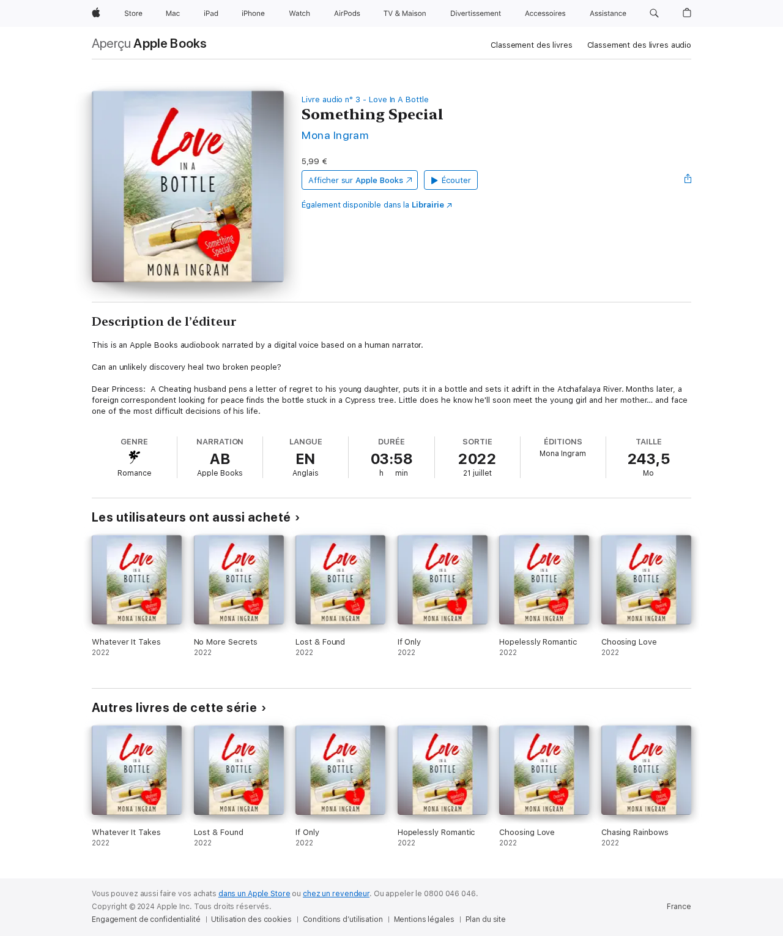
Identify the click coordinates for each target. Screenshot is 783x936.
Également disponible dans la (373, 204)
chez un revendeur (336, 893)
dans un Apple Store (254, 893)
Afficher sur (355, 180)
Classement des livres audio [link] (639, 45)
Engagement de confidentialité (146, 919)
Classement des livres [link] (531, 45)
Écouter (456, 180)
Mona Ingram (335, 135)
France (679, 906)
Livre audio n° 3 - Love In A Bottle (365, 99)
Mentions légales (424, 919)
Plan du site (486, 919)
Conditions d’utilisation (343, 919)
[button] (654, 13)
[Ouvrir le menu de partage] (688, 180)
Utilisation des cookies (251, 919)
